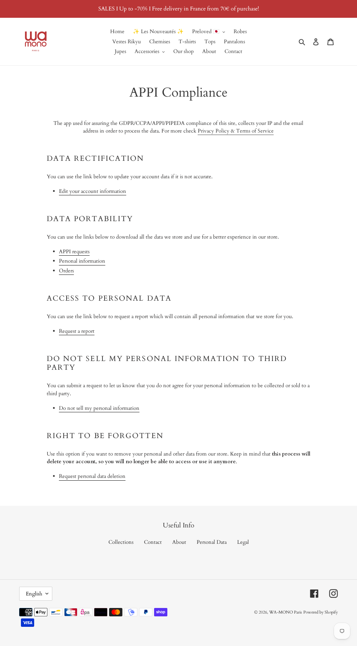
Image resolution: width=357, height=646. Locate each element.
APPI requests (74, 251)
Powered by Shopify (320, 612)
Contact (153, 542)
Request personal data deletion (92, 476)
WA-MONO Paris (285, 612)
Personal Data (212, 542)
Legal (243, 542)
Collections (121, 542)
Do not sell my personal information (99, 408)
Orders (66, 270)
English (34, 593)
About (179, 542)
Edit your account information (92, 191)
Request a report (76, 331)
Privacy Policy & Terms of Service (236, 130)
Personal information (82, 260)
